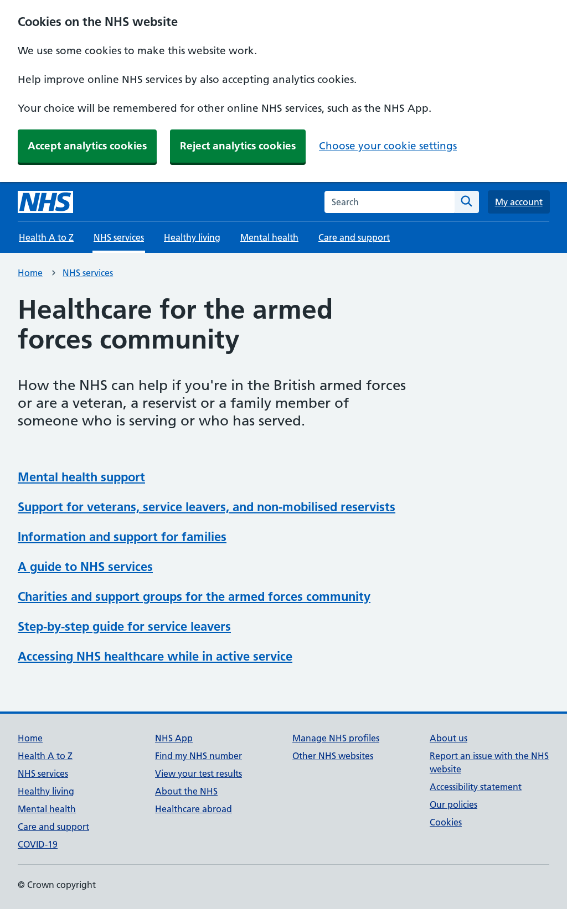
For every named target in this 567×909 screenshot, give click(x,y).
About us (448, 738)
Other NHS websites (332, 755)
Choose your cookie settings (388, 145)
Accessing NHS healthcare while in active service (155, 656)
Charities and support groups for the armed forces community (194, 596)
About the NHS (186, 791)
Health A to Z (46, 237)
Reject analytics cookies (238, 145)
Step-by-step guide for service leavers (124, 626)
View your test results (198, 773)
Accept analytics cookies (87, 145)
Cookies (446, 822)
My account (519, 201)
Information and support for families (122, 536)
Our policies (453, 804)
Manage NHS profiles (335, 738)
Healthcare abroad (193, 808)
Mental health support (81, 477)
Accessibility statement (476, 786)
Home (30, 272)
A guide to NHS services (85, 566)
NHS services (88, 272)
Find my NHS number (198, 755)
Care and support (354, 237)
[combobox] (389, 202)
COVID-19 (38, 844)
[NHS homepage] (45, 202)
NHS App (174, 738)
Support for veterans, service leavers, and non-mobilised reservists (206, 507)
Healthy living (192, 237)
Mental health (269, 237)
